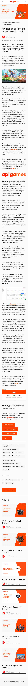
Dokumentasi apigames (10, 429)
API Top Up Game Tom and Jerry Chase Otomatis (13, 446)
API (4, 22)
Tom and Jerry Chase (7, 24)
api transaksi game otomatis (10, 449)
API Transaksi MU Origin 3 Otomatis (12, 551)
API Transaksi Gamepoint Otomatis (11, 608)
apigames (14, 149)
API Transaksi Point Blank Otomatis (11, 522)
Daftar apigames (8, 424)
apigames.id (12, 304)
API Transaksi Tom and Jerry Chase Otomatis (13, 466)
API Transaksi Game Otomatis (12, 22)
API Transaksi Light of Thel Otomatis (12, 666)
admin (8, 36)
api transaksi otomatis (9, 460)
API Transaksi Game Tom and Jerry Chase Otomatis (13, 456)
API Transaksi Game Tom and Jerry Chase (12, 452)
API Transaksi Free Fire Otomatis (10, 637)
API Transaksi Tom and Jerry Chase (11, 463)
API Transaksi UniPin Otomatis (13, 579)
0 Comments (20, 40)
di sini (17, 383)
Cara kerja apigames (9, 433)
